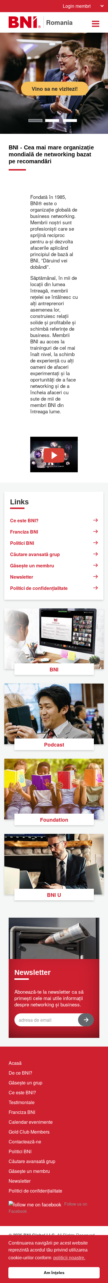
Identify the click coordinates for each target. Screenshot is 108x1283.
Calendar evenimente (31, 1122)
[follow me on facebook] (35, 1203)
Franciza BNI (24, 531)
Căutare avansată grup (35, 554)
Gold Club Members (29, 1131)
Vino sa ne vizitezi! (55, 88)
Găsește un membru (32, 565)
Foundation (54, 819)
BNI (54, 669)
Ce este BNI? (24, 520)
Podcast (54, 744)
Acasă (15, 1063)
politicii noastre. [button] (69, 1257)
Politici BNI (22, 543)
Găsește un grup (25, 1082)
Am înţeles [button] (54, 1272)
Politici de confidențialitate (39, 588)
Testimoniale (22, 1102)
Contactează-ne (25, 1141)
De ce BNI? (20, 1072)
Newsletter (21, 576)
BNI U (54, 895)
